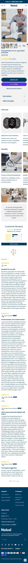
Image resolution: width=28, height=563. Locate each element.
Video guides (5, 500)
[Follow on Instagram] (9, 545)
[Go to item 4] (15, 46)
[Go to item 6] (24, 46)
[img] (5, 263)
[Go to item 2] (7, 46)
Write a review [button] (14, 244)
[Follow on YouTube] (15, 545)
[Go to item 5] (20, 46)
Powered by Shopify (15, 559)
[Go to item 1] (3, 46)
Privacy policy (19, 502)
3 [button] (14, 481)
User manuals (5, 497)
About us (18, 494)
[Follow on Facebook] (2, 545)
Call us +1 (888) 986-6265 (14, 2)
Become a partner (18, 498)
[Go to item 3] (11, 46)
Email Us (4, 513)
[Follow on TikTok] (19, 545)
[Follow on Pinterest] (12, 545)
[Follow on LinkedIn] (22, 545)
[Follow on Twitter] (5, 545)
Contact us (5, 494)
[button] (5, 59)
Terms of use (19, 505)
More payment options (14, 88)
